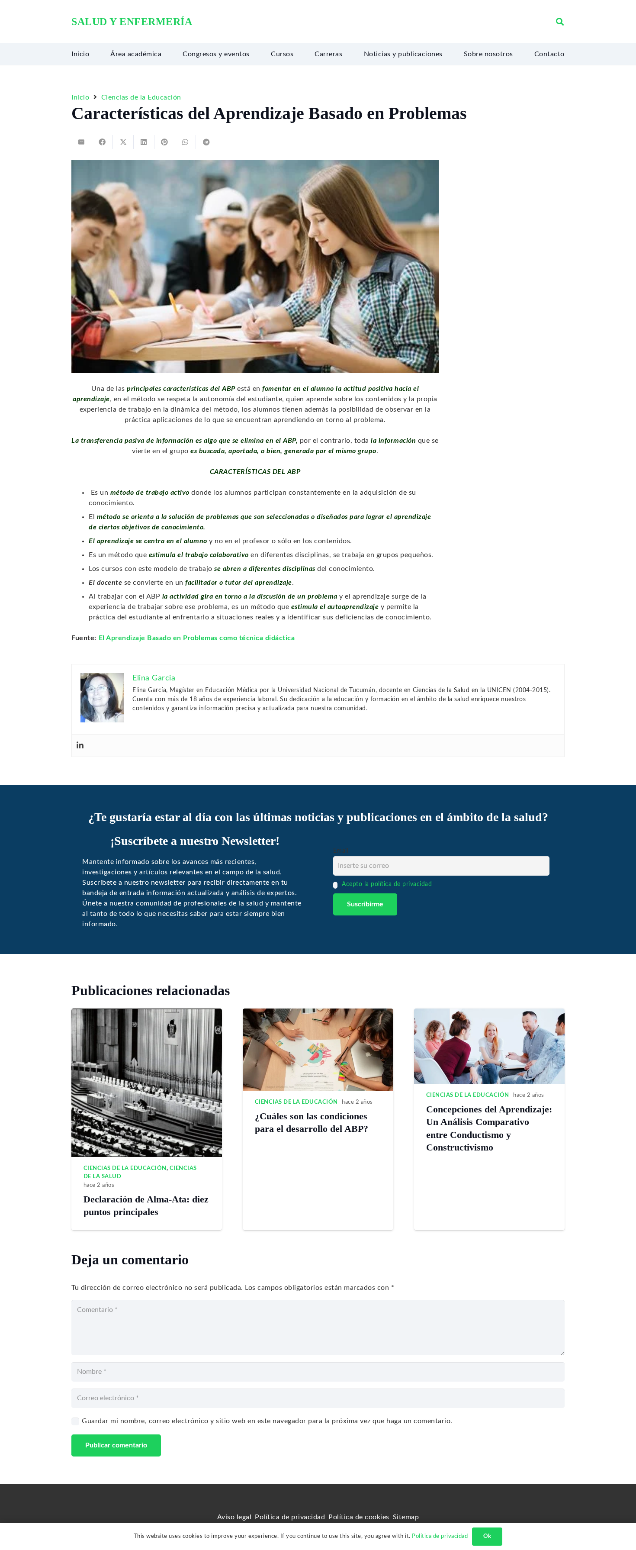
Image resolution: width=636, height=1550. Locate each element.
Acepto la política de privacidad (387, 884)
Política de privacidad (290, 1517)
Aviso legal (234, 1517)
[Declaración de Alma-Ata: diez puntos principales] (146, 1013)
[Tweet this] (123, 142)
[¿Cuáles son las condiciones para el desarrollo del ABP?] (318, 1013)
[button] (560, 22)
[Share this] (102, 142)
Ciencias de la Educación (125, 1168)
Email (341, 851)
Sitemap (406, 1517)
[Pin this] (164, 142)
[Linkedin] (80, 745)
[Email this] (81, 142)
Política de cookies (358, 1517)
